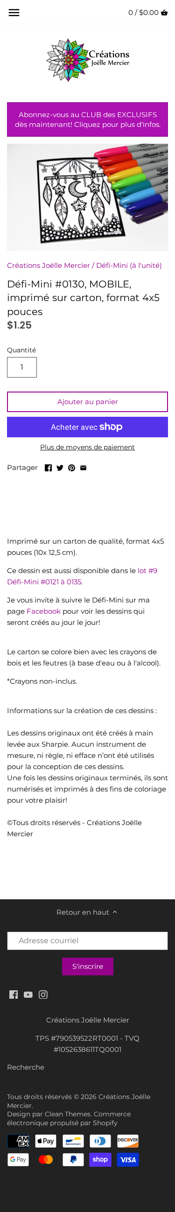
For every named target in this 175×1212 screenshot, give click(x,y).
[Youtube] (28, 994)
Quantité (21, 350)
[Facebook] (13, 994)
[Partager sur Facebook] (48, 466)
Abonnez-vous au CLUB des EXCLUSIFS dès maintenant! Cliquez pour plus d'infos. (88, 119)
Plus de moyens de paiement (87, 447)
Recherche (25, 1067)
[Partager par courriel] (83, 466)
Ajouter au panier (87, 401)
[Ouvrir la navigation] (14, 13)
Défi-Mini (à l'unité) (129, 265)
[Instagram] (43, 994)
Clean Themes (68, 1114)
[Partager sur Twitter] (59, 466)
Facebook (44, 611)
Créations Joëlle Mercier (48, 265)
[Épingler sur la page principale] (71, 466)
